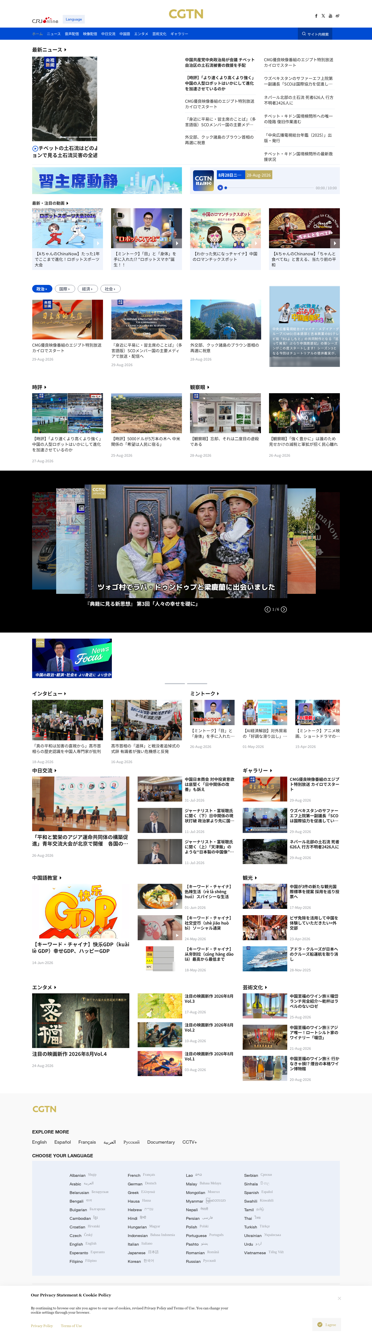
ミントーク (202, 693)
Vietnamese (264, 1252)
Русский (131, 1142)
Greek (141, 1192)
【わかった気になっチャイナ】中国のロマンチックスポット (225, 256)
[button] (68, 137)
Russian (201, 1261)
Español (62, 1142)
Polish (197, 1226)
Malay (203, 1183)
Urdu (253, 1244)
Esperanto (87, 1252)
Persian (199, 1218)
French (141, 1175)
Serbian (258, 1175)
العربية (110, 1142)
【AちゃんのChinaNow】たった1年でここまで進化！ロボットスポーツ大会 (67, 259)
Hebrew (140, 1209)
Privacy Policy (42, 1326)
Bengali (81, 1201)
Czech (81, 1235)
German (142, 1183)
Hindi (137, 1218)
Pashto (197, 1244)
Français (87, 1142)
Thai (252, 1218)
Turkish (257, 1226)
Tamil (254, 1209)
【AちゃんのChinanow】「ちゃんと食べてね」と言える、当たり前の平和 (304, 259)
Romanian (202, 1252)
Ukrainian (262, 1235)
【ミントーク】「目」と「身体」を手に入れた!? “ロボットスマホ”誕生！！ (145, 259)
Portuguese (204, 1235)
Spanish (258, 1192)
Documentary (161, 1142)
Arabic (82, 1183)
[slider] (225, 187)
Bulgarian (87, 1209)
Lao (194, 1175)
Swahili (259, 1201)
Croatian (85, 1226)
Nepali (197, 1209)
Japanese (143, 1252)
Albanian (83, 1175)
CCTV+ (189, 1142)
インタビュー (47, 693)
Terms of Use (71, 1326)
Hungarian (144, 1226)
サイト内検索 (318, 34)
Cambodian (84, 1218)
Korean (141, 1261)
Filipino (83, 1261)
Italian (140, 1244)
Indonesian (151, 1235)
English (39, 1142)
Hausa (139, 1201)
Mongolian (203, 1192)
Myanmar (206, 1201)
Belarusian (89, 1192)
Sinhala (257, 1183)
